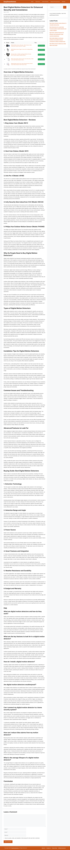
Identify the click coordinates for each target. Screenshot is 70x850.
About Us (43, 848)
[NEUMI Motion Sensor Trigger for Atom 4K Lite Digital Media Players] (8, 50)
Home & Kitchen (45, 1)
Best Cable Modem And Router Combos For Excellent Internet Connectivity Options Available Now (57, 40)
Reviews (63, 1)
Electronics (38, 1)
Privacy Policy (54, 848)
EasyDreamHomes (10, 1)
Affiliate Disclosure (62, 848)
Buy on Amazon (41, 45)
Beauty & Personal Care (55, 1)
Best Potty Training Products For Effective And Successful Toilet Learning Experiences (57, 34)
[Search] (64, 7)
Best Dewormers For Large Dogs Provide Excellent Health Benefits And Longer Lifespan (58, 29)
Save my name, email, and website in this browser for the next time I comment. (22, 838)
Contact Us (48, 848)
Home (32, 1)
